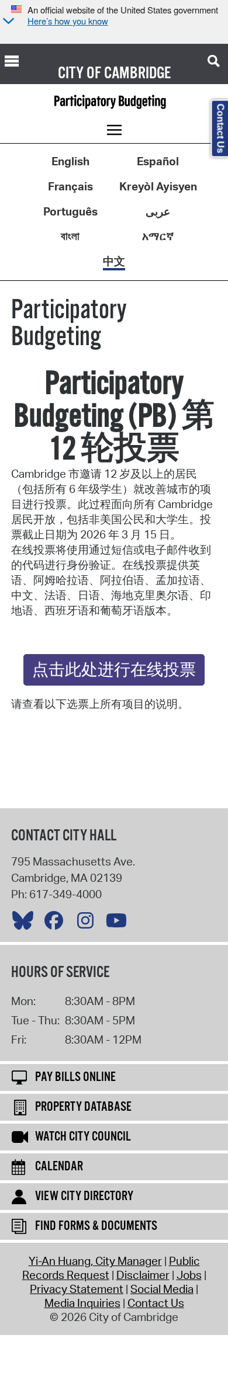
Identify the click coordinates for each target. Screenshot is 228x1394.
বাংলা (70, 236)
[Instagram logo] (88, 923)
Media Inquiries (82, 1303)
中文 (114, 261)
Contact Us (155, 1303)
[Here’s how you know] (7, 22)
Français (70, 186)
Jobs (189, 1275)
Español (158, 161)
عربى (158, 211)
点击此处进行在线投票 (114, 670)
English (70, 161)
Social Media (162, 1289)
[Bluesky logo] (25, 923)
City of (79, 73)
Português (70, 211)
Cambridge (137, 73)
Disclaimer (143, 1275)
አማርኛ (158, 236)
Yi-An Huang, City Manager (95, 1261)
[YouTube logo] (119, 923)
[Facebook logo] (56, 923)
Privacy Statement (76, 1289)
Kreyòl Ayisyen (158, 186)
